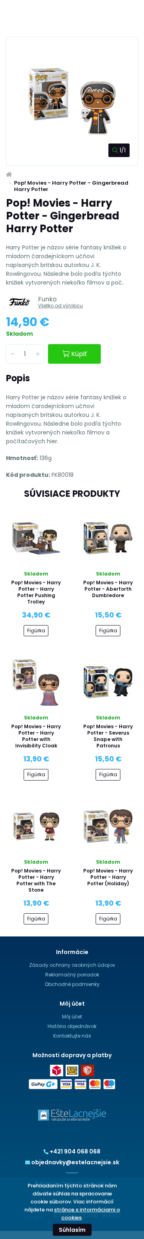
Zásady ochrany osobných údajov (72, 965)
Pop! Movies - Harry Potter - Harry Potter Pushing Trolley (36, 592)
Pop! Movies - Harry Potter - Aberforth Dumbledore (108, 589)
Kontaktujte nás (72, 1035)
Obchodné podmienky (72, 984)
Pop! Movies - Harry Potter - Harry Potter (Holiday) (108, 877)
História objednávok (72, 1026)
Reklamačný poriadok (72, 974)
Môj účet (72, 1016)
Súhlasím (72, 1230)
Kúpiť (79, 354)
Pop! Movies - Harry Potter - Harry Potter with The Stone (36, 880)
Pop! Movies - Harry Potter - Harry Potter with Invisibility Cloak (36, 736)
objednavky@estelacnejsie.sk (75, 1162)
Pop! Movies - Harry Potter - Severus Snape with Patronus (108, 736)
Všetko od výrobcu (60, 305)
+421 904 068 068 (75, 1151)
